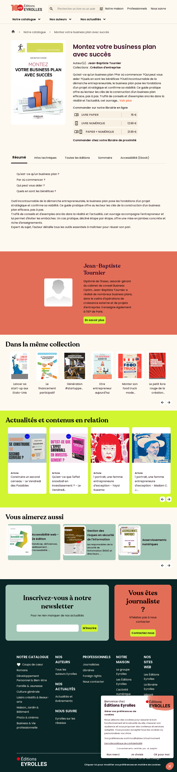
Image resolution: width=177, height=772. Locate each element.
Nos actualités (91, 19)
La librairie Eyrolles (150, 687)
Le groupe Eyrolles (123, 672)
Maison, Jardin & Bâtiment (28, 709)
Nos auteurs (58, 19)
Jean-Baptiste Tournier (104, 63)
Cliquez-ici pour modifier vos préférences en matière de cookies (122, 764)
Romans (22, 670)
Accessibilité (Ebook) (134, 158)
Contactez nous (143, 633)
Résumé (19, 157)
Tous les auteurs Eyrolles (66, 672)
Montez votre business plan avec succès (81, 32)
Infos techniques (45, 158)
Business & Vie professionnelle (27, 725)
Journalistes (91, 664)
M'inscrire (89, 628)
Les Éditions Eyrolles (124, 682)
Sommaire (105, 158)
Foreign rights (92, 676)
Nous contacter (93, 682)
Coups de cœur (30, 665)
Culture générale (28, 692)
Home (13, 32)
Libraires (88, 670)
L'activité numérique (123, 692)
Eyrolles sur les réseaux (65, 721)
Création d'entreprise (105, 67)
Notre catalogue (24, 19)
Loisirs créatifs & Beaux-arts (33, 699)
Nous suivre (158, 9)
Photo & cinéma (27, 718)
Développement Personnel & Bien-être (32, 678)
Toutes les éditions (77, 158)
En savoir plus (94, 320)
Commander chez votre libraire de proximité (104, 140)
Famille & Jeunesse (30, 686)
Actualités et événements (64, 699)
